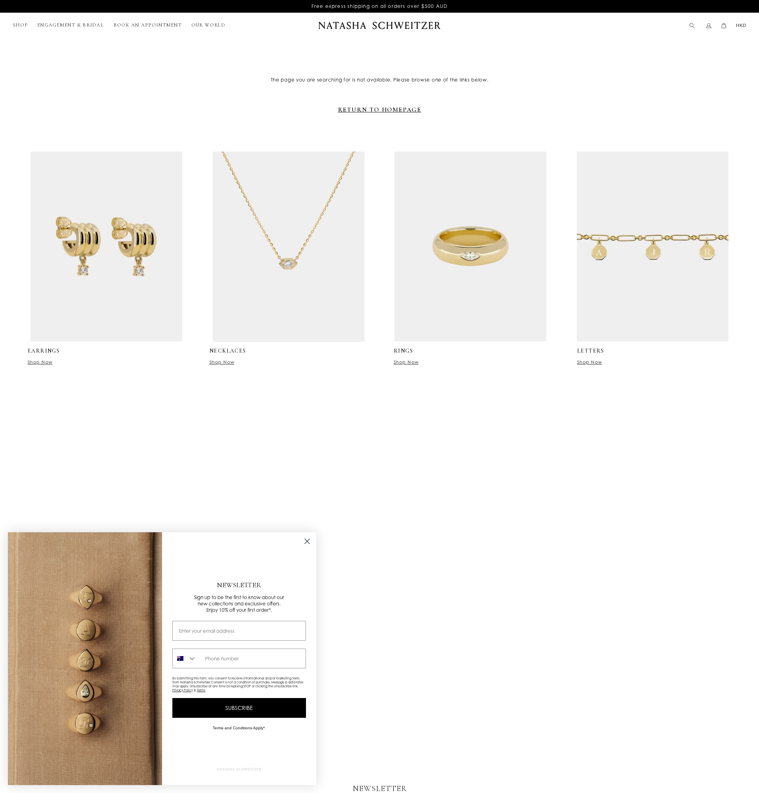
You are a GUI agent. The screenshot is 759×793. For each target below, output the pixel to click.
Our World (208, 25)
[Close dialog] (307, 541)
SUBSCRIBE (239, 707)
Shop (20, 25)
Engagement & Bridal (70, 25)
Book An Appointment (147, 25)
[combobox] (187, 658)
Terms (201, 690)
